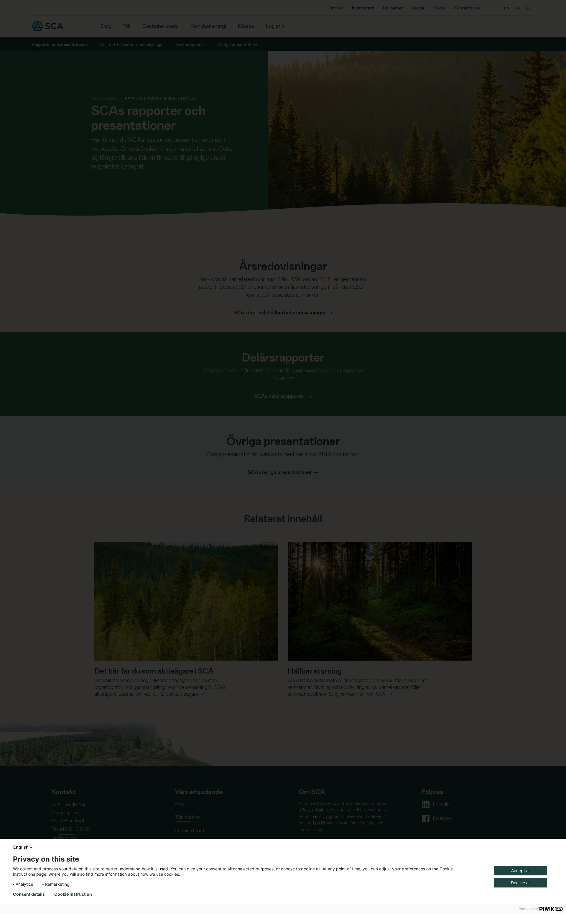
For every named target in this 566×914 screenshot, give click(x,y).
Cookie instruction (73, 894)
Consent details (29, 894)
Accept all (520, 870)
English (21, 846)
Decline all (520, 882)
